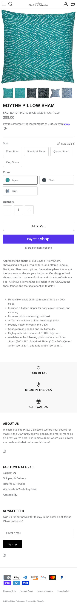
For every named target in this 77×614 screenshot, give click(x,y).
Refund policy (63, 591)
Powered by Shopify (35, 601)
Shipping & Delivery (14, 478)
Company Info (9, 591)
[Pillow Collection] (38, 4)
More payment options (38, 247)
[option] (38, 47)
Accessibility (10, 494)
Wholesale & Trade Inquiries (19, 489)
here (46, 442)
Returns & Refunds (14, 483)
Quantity (8, 201)
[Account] (65, 4)
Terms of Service (45, 591)
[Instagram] (4, 451)
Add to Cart (38, 226)
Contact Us (9, 472)
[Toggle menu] (4, 4)
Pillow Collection (17, 601)
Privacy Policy (26, 591)
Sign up (12, 543)
